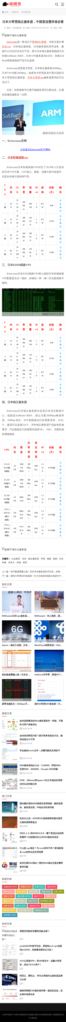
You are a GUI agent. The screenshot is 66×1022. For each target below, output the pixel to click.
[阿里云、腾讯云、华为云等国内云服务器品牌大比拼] (9, 979)
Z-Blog (33, 1018)
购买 (38, 896)
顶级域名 (41, 910)
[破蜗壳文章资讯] (13, 4)
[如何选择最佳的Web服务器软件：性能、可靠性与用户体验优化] (9, 724)
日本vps (6, 46)
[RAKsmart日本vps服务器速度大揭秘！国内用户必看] (16, 602)
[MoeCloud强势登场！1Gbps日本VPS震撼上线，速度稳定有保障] (49, 631)
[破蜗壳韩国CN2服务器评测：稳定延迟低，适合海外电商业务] (9, 994)
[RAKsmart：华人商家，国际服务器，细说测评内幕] (49, 602)
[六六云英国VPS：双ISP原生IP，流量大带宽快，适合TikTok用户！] (9, 965)
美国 (8, 896)
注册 (21, 906)
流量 (50, 896)
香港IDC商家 (39, 42)
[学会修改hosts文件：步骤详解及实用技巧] (9, 754)
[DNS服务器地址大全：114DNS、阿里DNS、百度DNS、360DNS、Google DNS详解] (9, 769)
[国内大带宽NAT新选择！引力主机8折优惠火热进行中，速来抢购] (49, 690)
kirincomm (12, 42)
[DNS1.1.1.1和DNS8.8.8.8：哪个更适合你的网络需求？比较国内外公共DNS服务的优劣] (9, 837)
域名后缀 (25, 910)
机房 (58, 891)
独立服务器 (33, 558)
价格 (19, 562)
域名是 (34, 906)
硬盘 (8, 901)
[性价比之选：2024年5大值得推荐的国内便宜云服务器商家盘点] (9, 822)
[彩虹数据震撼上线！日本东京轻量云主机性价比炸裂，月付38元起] (16, 661)
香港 (21, 891)
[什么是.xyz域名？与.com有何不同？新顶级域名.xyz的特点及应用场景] (9, 852)
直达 (32, 901)
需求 (25, 562)
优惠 (46, 891)
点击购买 (16, 558)
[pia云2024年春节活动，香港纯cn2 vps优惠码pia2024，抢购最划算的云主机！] (9, 950)
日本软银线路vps (18, 157)
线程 (55, 558)
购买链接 (47, 901)
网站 (33, 891)
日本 (24, 558)
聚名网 (9, 910)
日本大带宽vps (35, 77)
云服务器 (15, 12)
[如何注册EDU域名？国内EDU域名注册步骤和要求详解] (9, 867)
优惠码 (26, 887)
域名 (48, 906)
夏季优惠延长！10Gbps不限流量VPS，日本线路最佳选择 (29, 704)
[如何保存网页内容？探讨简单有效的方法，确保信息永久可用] (9, 739)
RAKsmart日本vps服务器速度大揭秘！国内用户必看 (27, 616)
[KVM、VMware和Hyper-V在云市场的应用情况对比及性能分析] (9, 784)
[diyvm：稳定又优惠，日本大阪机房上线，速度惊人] (16, 631)
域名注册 (23, 896)
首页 (6, 12)
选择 (51, 887)
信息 (8, 906)
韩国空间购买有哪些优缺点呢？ (35, 931)
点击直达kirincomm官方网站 (35, 149)
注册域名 (10, 915)
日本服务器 (26, 12)
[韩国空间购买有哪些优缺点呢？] (9, 935)
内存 (20, 901)
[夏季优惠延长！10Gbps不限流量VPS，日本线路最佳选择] (16, 690)
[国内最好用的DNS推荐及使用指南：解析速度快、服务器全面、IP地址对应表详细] (9, 807)
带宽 (43, 558)
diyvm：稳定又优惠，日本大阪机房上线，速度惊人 (26, 645)
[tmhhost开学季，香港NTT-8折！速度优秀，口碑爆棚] (49, 661)
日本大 (11, 562)
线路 (49, 558)
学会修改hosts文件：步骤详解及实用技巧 (40, 750)
